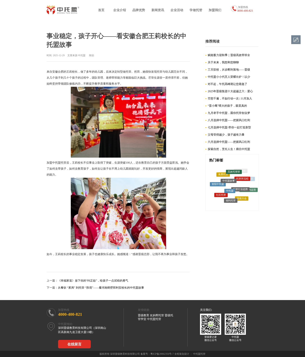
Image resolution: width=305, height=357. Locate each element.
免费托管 (223, 171)
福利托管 (231, 196)
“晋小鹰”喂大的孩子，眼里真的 (227, 105)
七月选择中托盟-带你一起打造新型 (229, 127)
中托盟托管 (246, 197)
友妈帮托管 (157, 315)
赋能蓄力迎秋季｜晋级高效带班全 (229, 55)
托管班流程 (242, 174)
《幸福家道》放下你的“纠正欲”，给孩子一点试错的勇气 (93, 280)
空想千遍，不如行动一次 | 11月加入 (230, 98)
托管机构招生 (217, 194)
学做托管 (196, 10)
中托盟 (230, 184)
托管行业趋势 (240, 183)
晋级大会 (242, 194)
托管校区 (248, 178)
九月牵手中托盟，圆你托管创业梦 (229, 112)
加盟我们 (215, 10)
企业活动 (177, 10)
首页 (101, 10)
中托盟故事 (228, 175)
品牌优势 (138, 10)
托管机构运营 (248, 187)
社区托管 (221, 190)
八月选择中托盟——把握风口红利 (229, 120)
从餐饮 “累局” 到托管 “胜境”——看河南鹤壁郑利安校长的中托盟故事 (101, 287)
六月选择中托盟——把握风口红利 (229, 141)
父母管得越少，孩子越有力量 (226, 134)
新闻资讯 (157, 10)
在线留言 (74, 344)
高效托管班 (234, 169)
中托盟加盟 (237, 202)
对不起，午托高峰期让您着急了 (227, 84)
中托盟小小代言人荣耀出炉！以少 (229, 76)
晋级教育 (143, 315)
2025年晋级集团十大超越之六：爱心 (230, 91)
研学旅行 (225, 201)
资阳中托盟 (218, 180)
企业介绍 (119, 10)
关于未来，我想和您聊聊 (223, 62)
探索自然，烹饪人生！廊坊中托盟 (229, 149)
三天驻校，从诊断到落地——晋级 (229, 69)
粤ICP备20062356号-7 (162, 354)
